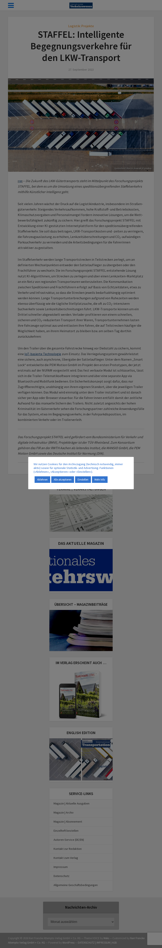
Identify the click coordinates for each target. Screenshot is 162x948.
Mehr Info (99, 479)
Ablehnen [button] (42, 479)
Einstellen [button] (83, 479)
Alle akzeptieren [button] (63, 479)
